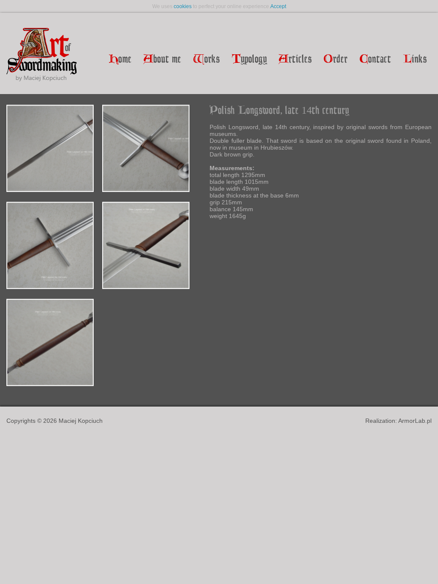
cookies (183, 6)
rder (336, 59)
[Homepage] (41, 55)
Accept (278, 6)
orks (206, 59)
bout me (162, 59)
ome (120, 59)
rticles (295, 59)
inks (415, 59)
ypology (249, 59)
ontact (375, 59)
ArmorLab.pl (415, 420)
